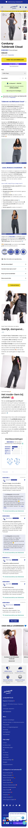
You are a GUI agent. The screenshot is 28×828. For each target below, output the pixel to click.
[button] (5, 50)
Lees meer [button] (6, 549)
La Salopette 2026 (7, 815)
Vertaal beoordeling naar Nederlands (14, 511)
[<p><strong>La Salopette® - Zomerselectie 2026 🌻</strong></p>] (14, 2)
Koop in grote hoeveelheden (8, 273)
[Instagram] (3, 805)
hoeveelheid (4, 78)
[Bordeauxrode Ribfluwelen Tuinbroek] (11, 642)
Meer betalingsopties (14, 66)
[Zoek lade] (20, 7)
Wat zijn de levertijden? (7, 264)
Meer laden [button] (14, 621)
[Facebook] (6, 805)
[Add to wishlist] (20, 630)
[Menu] (2, 7)
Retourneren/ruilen (6, 278)
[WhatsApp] (19, 805)
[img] (6, 477)
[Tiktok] (13, 805)
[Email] (16, 805)
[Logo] (13, 7)
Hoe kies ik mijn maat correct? (8, 269)
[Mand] (25, 7)
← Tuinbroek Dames (14, 285)
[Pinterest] (10, 805)
